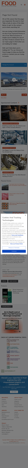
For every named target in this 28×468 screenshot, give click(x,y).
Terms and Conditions (17, 235)
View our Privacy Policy (16, 244)
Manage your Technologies (14, 247)
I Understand (14, 251)
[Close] (25, 215)
